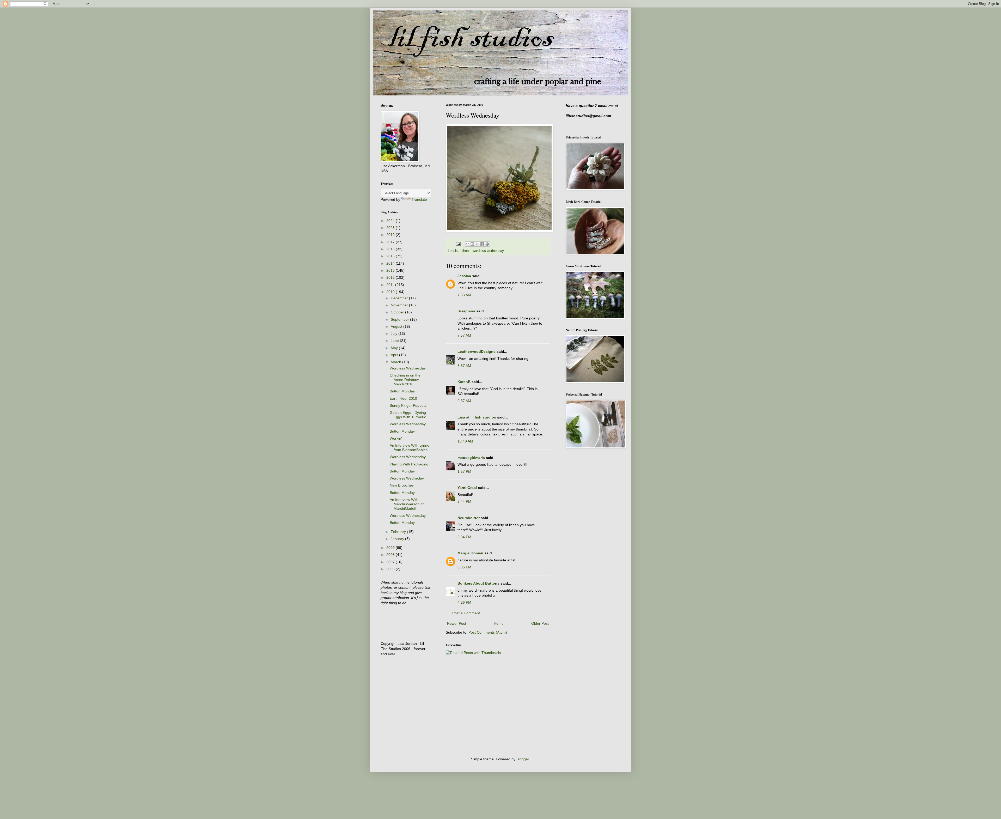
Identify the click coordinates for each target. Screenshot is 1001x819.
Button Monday (402, 391)
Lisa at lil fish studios (476, 417)
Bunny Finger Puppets (408, 405)
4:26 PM (464, 602)
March (396, 362)
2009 (391, 547)
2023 (391, 228)
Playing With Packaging (409, 464)
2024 (391, 221)
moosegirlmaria (471, 458)
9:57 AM (464, 401)
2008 (391, 555)
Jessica (464, 276)
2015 (391, 256)
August (397, 326)
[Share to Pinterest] (487, 244)
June (395, 340)
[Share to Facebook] (482, 244)
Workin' (396, 438)
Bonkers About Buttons (478, 583)
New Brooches (402, 485)
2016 (391, 249)
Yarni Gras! (467, 488)
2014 (391, 263)
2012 (391, 277)
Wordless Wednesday (408, 368)
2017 (391, 242)
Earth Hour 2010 (403, 398)
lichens (465, 251)
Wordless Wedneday (407, 478)
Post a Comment (466, 613)
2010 (391, 292)
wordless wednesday (488, 251)
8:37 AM (464, 365)
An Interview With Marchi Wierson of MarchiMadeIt (407, 504)
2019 (391, 235)
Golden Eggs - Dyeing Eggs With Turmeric (408, 414)
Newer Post (456, 623)
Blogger (522, 759)
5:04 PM (464, 537)
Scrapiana (466, 311)
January (398, 539)
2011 (390, 285)
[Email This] (467, 244)
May (395, 348)
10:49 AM (465, 441)
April (395, 355)
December (400, 298)
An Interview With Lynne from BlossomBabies (409, 447)
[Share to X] (477, 244)
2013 (391, 270)
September (400, 319)
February (399, 532)
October (398, 312)
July (394, 333)
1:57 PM (464, 471)
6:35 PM (464, 567)
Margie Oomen (470, 553)
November (400, 305)
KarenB (464, 382)
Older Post (540, 623)
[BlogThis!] (472, 244)
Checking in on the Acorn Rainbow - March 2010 (405, 379)
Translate (419, 199)
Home (499, 623)
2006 (391, 569)
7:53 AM (464, 295)
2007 (391, 562)
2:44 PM (464, 501)
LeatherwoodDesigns (476, 351)
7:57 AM (464, 335)
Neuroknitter (468, 518)
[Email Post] (458, 244)
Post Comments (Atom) (487, 632)
